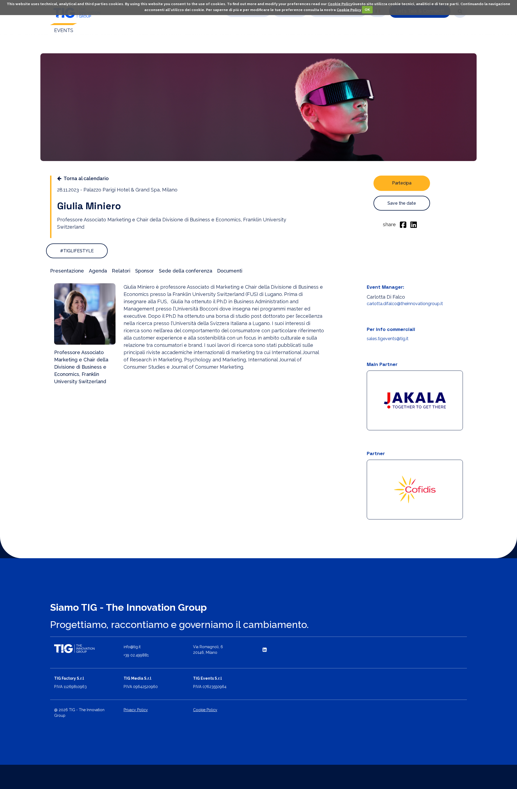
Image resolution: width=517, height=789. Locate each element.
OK (367, 10)
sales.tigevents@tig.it (387, 338)
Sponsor (144, 271)
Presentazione (67, 271)
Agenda (98, 271)
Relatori (121, 271)
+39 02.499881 (136, 655)
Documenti (229, 271)
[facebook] (403, 224)
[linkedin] (413, 224)
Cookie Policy (340, 4)
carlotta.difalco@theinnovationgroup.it (405, 303)
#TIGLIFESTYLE (77, 250)
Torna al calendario (86, 178)
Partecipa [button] (401, 183)
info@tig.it (132, 647)
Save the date (401, 203)
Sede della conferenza (185, 271)
